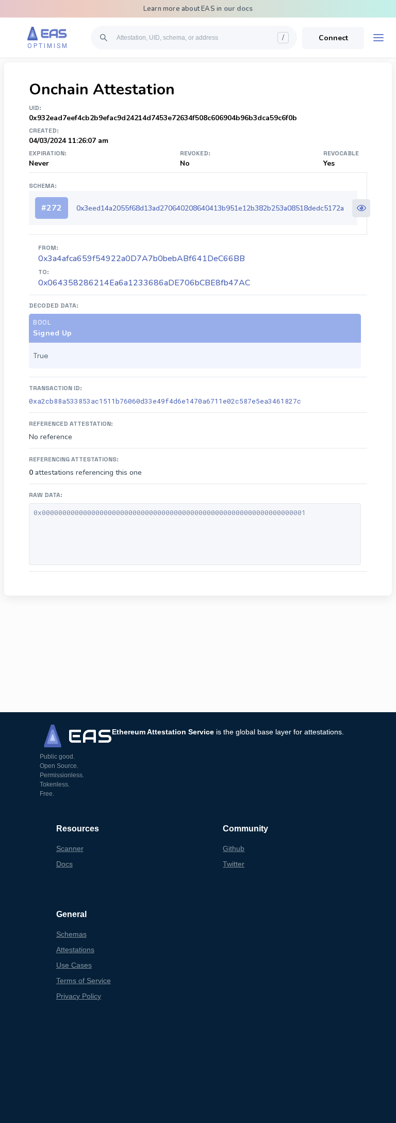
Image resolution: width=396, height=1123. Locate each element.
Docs (64, 864)
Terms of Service (83, 980)
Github (233, 848)
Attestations (75, 949)
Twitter (233, 864)
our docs (238, 8)
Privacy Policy (78, 996)
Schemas (71, 934)
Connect (333, 38)
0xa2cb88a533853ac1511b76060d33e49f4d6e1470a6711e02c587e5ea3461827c (165, 401)
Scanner (70, 848)
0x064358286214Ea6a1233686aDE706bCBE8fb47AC (144, 282)
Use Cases (74, 965)
